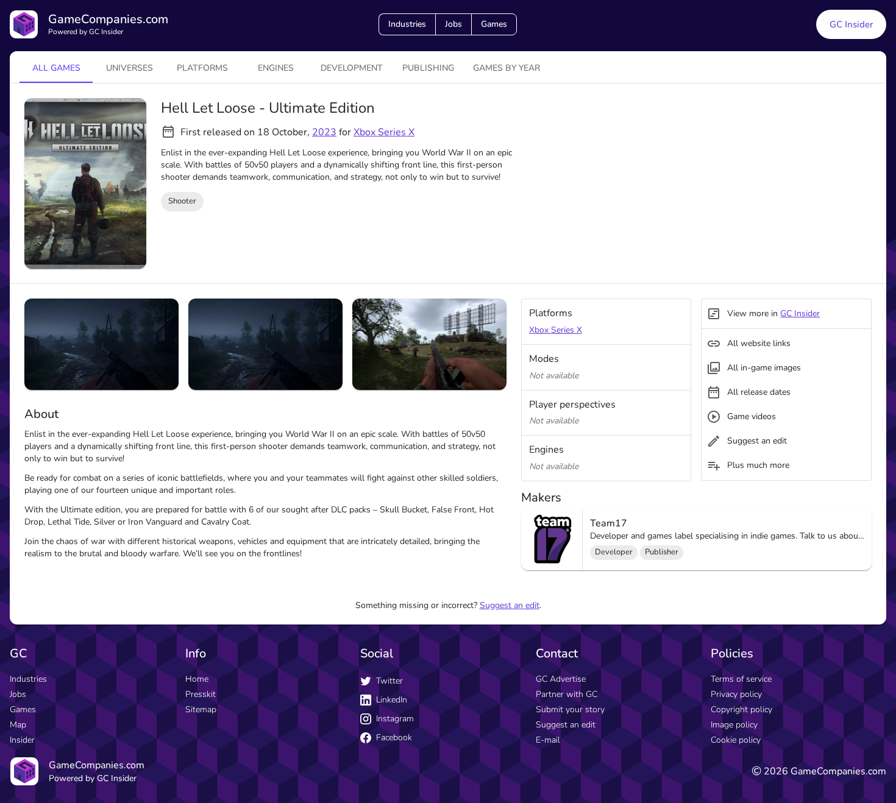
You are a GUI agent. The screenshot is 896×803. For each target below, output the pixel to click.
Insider (22, 740)
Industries (407, 24)
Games (494, 24)
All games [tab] (56, 68)
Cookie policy (736, 740)
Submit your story (570, 709)
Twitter (389, 681)
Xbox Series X (384, 132)
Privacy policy (736, 694)
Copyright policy (741, 709)
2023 (324, 132)
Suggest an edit (509, 605)
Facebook (394, 737)
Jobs (453, 24)
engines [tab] (276, 68)
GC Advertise (561, 679)
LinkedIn (391, 700)
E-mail (548, 740)
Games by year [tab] (506, 68)
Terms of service (741, 679)
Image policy (734, 724)
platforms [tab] (202, 68)
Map (18, 724)
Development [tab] (352, 68)
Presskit (200, 694)
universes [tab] (129, 68)
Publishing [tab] (428, 68)
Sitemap (200, 709)
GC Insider (851, 24)
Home (196, 679)
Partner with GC (566, 694)
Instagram (395, 718)
